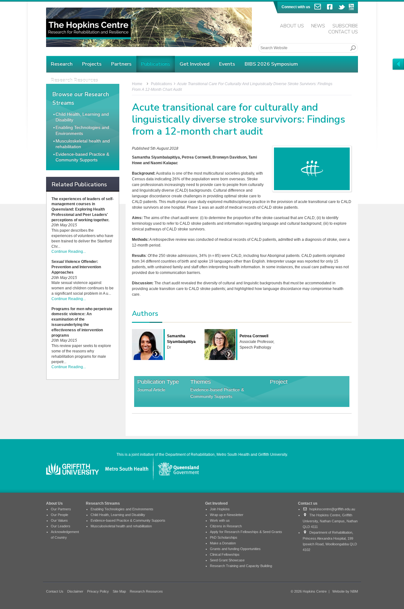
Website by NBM (345, 591)
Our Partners (61, 509)
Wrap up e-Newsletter (226, 515)
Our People (59, 515)
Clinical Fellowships (225, 554)
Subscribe (345, 26)
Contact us (308, 503)
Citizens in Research (226, 526)
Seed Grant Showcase (227, 560)
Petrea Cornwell (254, 336)
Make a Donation (223, 543)
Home (137, 84)
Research (62, 64)
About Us (292, 26)
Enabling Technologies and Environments (122, 509)
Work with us (220, 520)
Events (227, 64)
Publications (155, 64)
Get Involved (195, 64)
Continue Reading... (68, 251)
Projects (92, 64)
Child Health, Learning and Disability (118, 515)
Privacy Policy (98, 591)
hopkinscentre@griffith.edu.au (331, 509)
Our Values (59, 520)
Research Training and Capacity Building (241, 566)
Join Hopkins (220, 509)
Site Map (119, 591)
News (318, 26)
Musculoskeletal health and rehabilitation (121, 526)
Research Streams (103, 503)
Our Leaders (60, 526)
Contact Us (343, 32)
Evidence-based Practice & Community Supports (217, 393)
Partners (121, 64)
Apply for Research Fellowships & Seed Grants (246, 532)
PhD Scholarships (223, 537)
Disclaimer (75, 591)
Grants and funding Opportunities (235, 549)
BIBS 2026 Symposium (271, 64)
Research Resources (146, 591)
